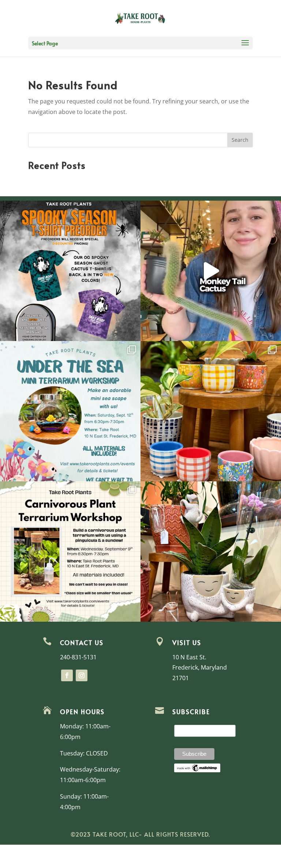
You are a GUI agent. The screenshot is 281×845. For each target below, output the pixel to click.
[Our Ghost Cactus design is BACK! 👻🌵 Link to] (70, 271)
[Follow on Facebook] (67, 675)
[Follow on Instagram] (81, 675)
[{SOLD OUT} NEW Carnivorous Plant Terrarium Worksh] (70, 551)
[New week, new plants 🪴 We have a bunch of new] (210, 271)
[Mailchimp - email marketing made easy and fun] (197, 770)
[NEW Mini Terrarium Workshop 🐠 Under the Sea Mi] (70, 411)
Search (240, 139)
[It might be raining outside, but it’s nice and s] (210, 551)
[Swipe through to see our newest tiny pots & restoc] (210, 411)
